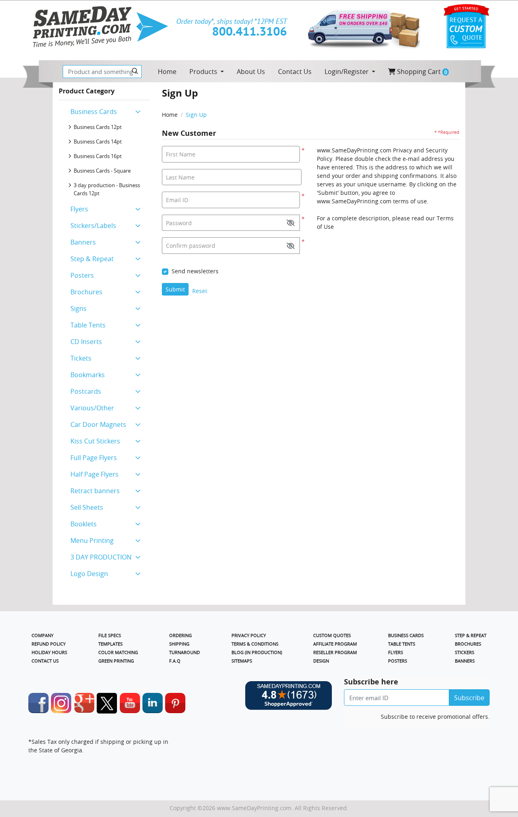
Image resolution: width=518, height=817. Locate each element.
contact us (45, 661)
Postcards (85, 391)
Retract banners (95, 490)
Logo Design (89, 573)
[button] (290, 223)
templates (110, 644)
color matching (118, 652)
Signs (78, 308)
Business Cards (93, 111)
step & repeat (470, 635)
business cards (406, 635)
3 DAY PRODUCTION (101, 557)
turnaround (184, 652)
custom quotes (332, 635)
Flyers (79, 209)
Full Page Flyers (93, 457)
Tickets (80, 358)
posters (397, 661)
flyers (395, 652)
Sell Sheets (86, 507)
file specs (109, 635)
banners (465, 661)
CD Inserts (86, 341)
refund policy (49, 644)
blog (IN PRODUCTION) (256, 652)
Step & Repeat (92, 258)
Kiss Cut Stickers (95, 441)
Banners (83, 242)
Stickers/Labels (93, 225)
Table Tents (88, 325)
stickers (464, 652)
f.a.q (174, 661)
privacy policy (248, 635)
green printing (116, 661)
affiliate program (335, 644)
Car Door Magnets (98, 424)
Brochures (86, 291)
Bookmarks (87, 374)
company (42, 635)
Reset (199, 291)
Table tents (401, 644)
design (321, 661)
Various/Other (92, 407)
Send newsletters (195, 271)
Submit (175, 289)
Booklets (83, 523)
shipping (179, 644)
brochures (468, 644)
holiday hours (49, 652)
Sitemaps (241, 661)
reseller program (335, 652)
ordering (180, 635)
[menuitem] (167, 71)
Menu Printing (92, 540)
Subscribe (469, 697)
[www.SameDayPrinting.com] (100, 27)
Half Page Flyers (94, 474)
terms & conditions (254, 644)
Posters (82, 275)
